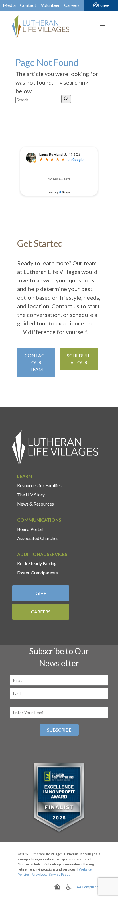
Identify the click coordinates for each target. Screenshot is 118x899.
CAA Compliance (87, 887)
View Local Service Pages (51, 874)
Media (9, 5)
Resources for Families (39, 485)
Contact (28, 5)
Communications (39, 519)
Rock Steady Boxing (37, 563)
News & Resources (35, 503)
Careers (72, 5)
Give (104, 5)
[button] (102, 25)
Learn (24, 476)
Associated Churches (37, 538)
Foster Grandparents (37, 572)
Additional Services (42, 554)
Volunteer (50, 5)
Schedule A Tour (79, 359)
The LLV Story (31, 494)
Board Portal (30, 529)
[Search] (66, 99)
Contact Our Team (36, 362)
